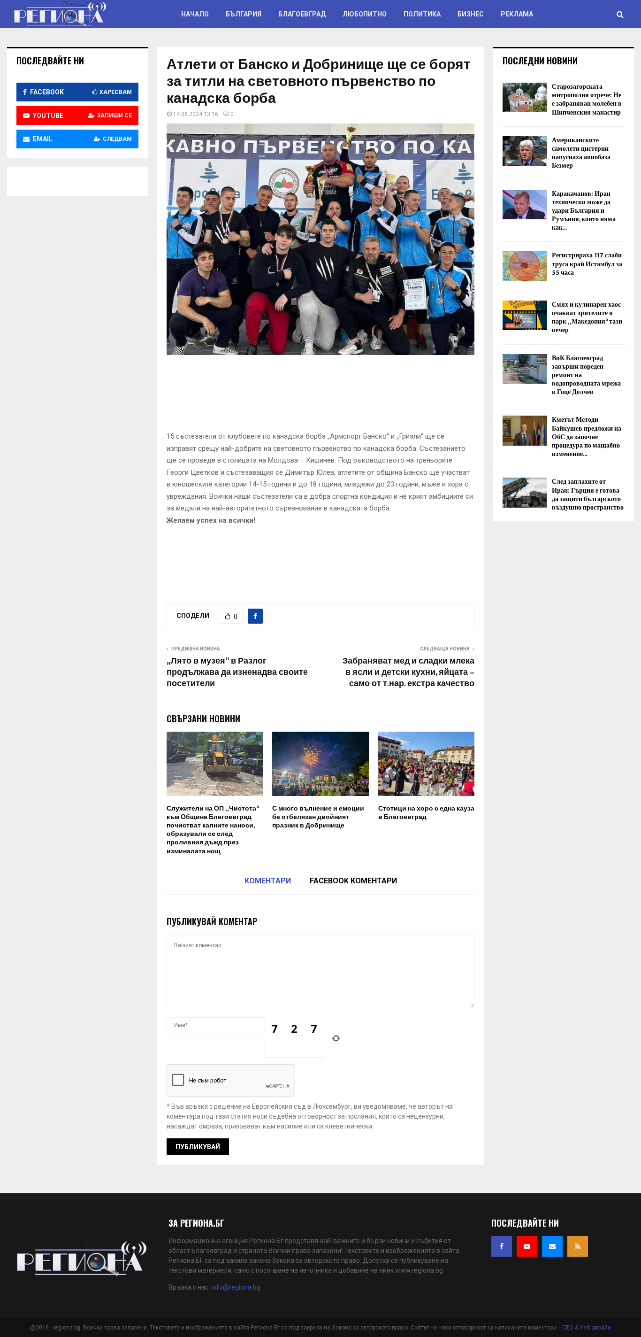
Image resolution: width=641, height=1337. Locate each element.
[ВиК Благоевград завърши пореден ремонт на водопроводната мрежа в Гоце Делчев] (525, 369)
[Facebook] (501, 1246)
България (243, 14)
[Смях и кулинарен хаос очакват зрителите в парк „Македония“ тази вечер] (525, 315)
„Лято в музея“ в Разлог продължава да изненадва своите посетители (237, 672)
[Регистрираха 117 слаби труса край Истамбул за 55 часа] (525, 266)
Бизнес (471, 14)
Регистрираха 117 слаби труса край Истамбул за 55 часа (587, 264)
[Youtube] (527, 1246)
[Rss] (577, 1246)
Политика (422, 14)
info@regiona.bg (235, 1287)
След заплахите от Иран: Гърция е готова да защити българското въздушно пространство (588, 494)
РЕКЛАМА (517, 14)
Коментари (267, 880)
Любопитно (365, 14)
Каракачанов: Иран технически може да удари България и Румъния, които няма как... (584, 210)
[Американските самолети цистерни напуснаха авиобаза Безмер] (525, 151)
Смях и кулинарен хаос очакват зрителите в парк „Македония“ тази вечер (587, 317)
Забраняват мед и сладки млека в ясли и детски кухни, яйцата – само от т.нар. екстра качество (408, 672)
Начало (195, 14)
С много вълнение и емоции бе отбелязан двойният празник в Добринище (318, 817)
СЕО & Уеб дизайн (586, 1327)
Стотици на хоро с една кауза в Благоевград (426, 812)
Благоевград (302, 14)
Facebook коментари (353, 880)
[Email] (552, 1246)
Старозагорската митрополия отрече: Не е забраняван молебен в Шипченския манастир (587, 99)
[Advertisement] (337, 396)
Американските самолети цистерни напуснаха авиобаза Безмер (581, 153)
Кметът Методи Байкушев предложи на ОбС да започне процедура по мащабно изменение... (586, 436)
